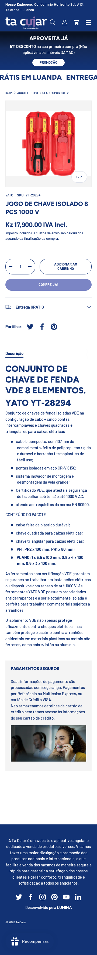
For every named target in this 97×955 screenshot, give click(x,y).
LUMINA (64, 907)
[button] (76, 22)
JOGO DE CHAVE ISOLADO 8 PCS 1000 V (43, 92)
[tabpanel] (48, 507)
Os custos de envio (45, 233)
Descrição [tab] (14, 353)
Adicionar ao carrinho (65, 266)
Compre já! (48, 284)
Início (8, 92)
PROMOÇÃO (48, 62)
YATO (9, 195)
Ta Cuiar (21, 922)
